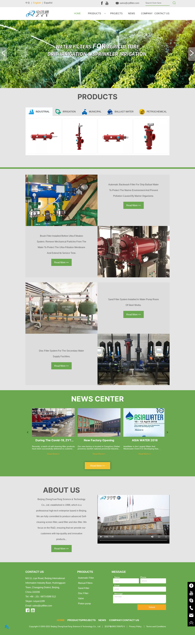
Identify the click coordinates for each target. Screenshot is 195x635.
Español (48, 3)
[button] (97, 13)
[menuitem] (97, 13)
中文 (27, 3)
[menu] (119, 13)
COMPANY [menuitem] (147, 13)
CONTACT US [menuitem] (161, 13)
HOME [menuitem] (77, 13)
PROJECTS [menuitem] (116, 13)
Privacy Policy (135, 626)
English (37, 3)
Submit (152, 607)
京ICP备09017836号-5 (114, 626)
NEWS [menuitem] (131, 13)
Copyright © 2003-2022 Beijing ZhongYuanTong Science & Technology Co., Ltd (64, 626)
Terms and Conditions (156, 626)
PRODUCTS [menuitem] (74, 620)
